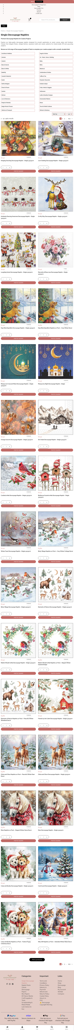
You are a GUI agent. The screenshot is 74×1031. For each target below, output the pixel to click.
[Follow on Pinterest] (12, 984)
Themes (39, 10)
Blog (39, 6)
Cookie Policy (44, 996)
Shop (59, 983)
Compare (61, 994)
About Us (43, 998)
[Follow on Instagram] (9, 984)
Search (65, 20)
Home (3, 31)
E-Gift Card (39, 13)
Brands (39, 11)
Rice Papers (26, 994)
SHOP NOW (39, 1)
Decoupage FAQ (38, 8)
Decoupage (62, 985)
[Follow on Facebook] (6, 984)
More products (37, 959)
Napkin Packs (26, 985)
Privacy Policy (44, 985)
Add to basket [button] (18, 171)
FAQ (41, 1000)
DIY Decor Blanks (27, 996)
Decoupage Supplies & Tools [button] (23, 49)
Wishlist (60, 992)
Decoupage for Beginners (39, 4)
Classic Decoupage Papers (26, 990)
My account (62, 989)
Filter (4, 26)
